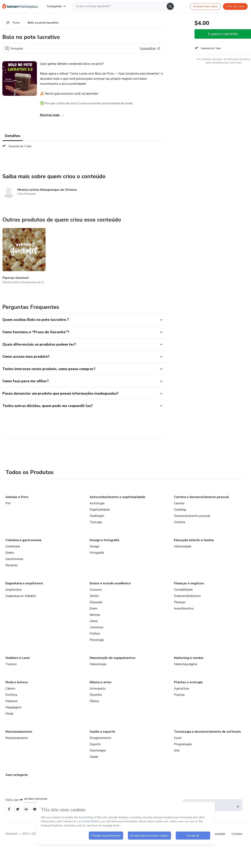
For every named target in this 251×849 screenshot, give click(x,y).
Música (94, 701)
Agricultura (181, 688)
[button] (79, 320)
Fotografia (97, 553)
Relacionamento (16, 738)
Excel (178, 738)
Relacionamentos (18, 732)
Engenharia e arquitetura (24, 583)
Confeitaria (12, 546)
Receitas (11, 565)
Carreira (179, 503)
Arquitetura (13, 589)
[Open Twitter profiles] (18, 809)
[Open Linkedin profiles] (26, 809)
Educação (96, 602)
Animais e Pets (16, 497)
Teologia (96, 522)
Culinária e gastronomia (23, 540)
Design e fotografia (104, 540)
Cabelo (10, 688)
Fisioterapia (97, 750)
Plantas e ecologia (188, 682)
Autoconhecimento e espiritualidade (117, 497)
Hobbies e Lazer (17, 658)
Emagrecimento (100, 738)
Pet (8, 503)
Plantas (179, 695)
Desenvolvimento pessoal (192, 516)
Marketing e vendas (189, 658)
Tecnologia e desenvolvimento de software (207, 732)
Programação (183, 744)
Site (177, 750)
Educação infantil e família (194, 540)
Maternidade (182, 546)
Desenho (96, 695)
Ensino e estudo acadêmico (110, 583)
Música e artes (101, 682)
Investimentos (184, 608)
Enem (93, 608)
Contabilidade (183, 589)
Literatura (96, 627)
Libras (94, 621)
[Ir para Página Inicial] (21, 6)
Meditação (97, 516)
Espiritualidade (100, 509)
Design (94, 546)
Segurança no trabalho (20, 596)
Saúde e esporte (102, 732)
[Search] (170, 6)
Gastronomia (14, 559)
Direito (94, 596)
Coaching (180, 509)
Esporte (95, 744)
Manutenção (98, 664)
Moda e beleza (16, 682)
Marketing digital (185, 664)
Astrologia (97, 503)
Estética (11, 695)
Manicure (11, 701)
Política (95, 633)
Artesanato (97, 688)
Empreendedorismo (187, 596)
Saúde (94, 757)
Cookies (237, 834)
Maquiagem (13, 707)
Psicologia (97, 640)
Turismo (11, 664)
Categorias (54, 6)
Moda (9, 713)
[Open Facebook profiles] (9, 809)
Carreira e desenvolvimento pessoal (201, 497)
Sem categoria (16, 775)
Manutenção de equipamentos (113, 658)
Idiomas (95, 615)
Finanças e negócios (189, 583)
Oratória (179, 522)
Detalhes (12, 135)
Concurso (96, 589)
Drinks (9, 553)
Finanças (180, 602)
